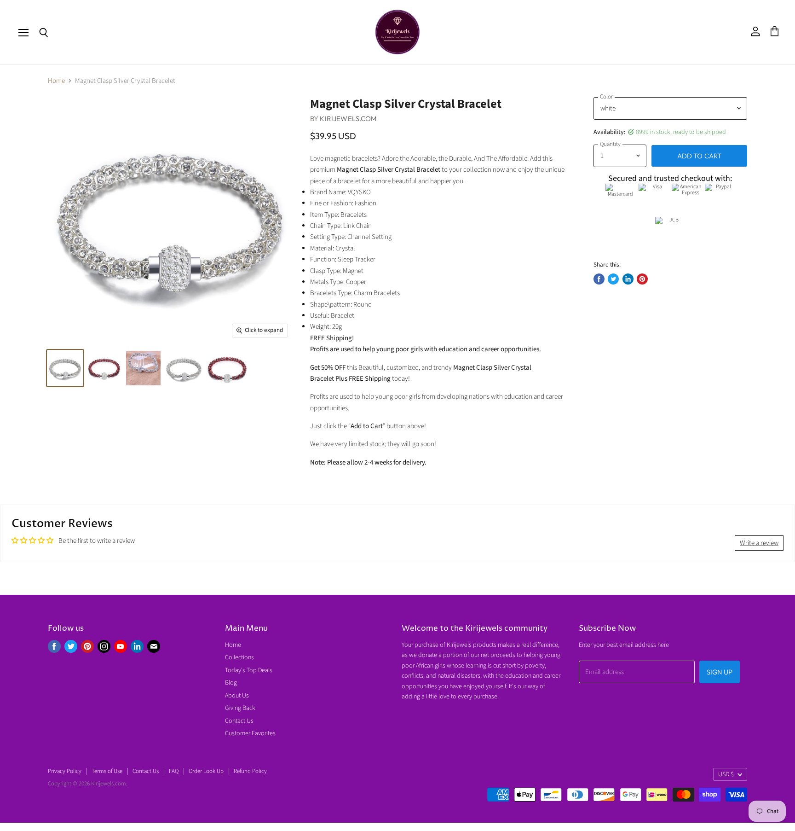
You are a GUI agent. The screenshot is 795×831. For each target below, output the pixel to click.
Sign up (719, 672)
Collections (239, 657)
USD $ (726, 774)
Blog (231, 682)
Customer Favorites (250, 733)
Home (56, 81)
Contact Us (239, 721)
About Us (237, 695)
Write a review (759, 543)
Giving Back (240, 708)
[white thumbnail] (65, 368)
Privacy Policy (64, 771)
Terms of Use (107, 771)
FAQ (174, 771)
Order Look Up (206, 771)
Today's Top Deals (248, 670)
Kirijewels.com (348, 118)
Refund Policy (250, 771)
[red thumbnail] (104, 368)
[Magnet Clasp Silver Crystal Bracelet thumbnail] (183, 368)
